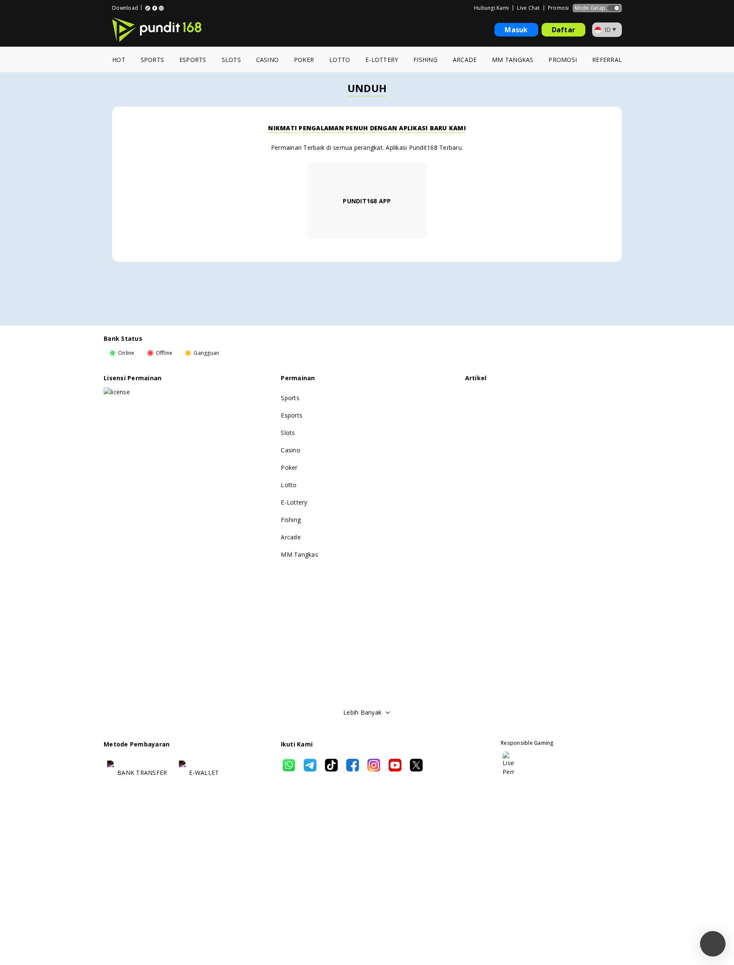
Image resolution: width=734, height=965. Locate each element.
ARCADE (465, 60)
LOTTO (339, 60)
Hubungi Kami (491, 8)
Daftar (564, 29)
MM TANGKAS (513, 60)
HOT (118, 60)
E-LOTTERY (381, 60)
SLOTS (231, 60)
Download (125, 7)
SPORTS (152, 60)
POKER (304, 60)
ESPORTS (192, 60)
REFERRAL (607, 60)
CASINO (267, 60)
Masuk (516, 29)
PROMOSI (562, 60)
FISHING (425, 60)
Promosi (558, 8)
